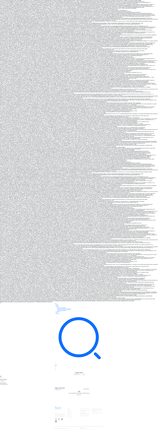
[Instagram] (56, 419)
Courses (57, 306)
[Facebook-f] (59, 419)
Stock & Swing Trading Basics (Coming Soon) (64, 308)
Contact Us (58, 313)
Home (57, 304)
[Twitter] (62, 419)
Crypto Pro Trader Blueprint (61, 310)
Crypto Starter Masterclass (61, 307)
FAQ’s (57, 312)
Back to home (79, 394)
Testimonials (58, 311)
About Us (57, 305)
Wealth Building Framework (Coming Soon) (64, 309)
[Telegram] (56, 421)
